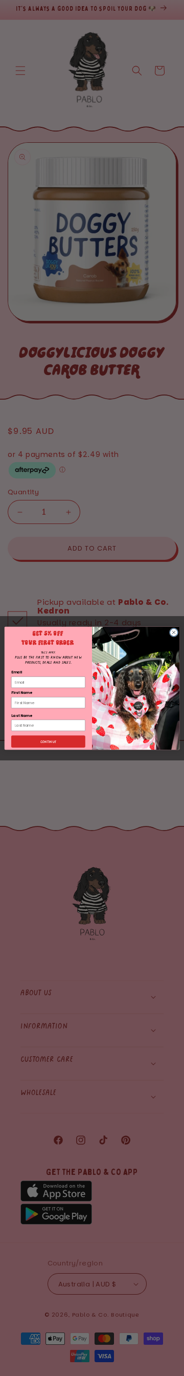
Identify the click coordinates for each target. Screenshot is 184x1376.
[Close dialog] (173, 632)
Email (16, 672)
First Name (21, 692)
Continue (48, 740)
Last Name (21, 715)
